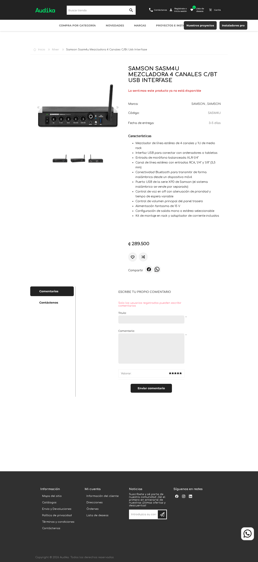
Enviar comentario (151, 388)
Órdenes (92, 509)
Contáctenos (51, 528)
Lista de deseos (97, 515)
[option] (60, 159)
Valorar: (126, 373)
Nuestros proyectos (200, 25)
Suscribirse (162, 514)
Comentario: (126, 330)
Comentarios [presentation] (48, 291)
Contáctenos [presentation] (48, 302)
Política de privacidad (57, 515)
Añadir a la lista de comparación (143, 256)
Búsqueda (131, 10)
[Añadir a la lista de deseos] (132, 257)
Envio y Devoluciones (56, 509)
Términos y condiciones (58, 521)
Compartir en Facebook (149, 269)
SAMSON (198, 103)
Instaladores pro (233, 25)
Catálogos (49, 502)
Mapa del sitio (52, 496)
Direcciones (94, 502)
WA (157, 269)
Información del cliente (102, 496)
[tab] (52, 291)
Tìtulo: (122, 312)
